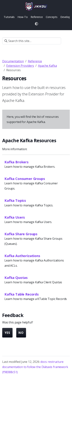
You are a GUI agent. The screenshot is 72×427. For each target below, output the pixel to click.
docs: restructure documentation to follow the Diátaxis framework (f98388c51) (35, 367)
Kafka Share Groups (20, 234)
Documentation (13, 61)
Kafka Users (14, 217)
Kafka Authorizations (22, 255)
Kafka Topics (15, 200)
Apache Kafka (47, 66)
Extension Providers (20, 66)
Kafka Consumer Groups (24, 178)
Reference (35, 61)
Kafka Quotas (16, 277)
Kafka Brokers (16, 162)
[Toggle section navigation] (65, 41)
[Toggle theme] (36, 24)
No (21, 333)
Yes (7, 333)
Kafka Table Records (21, 294)
